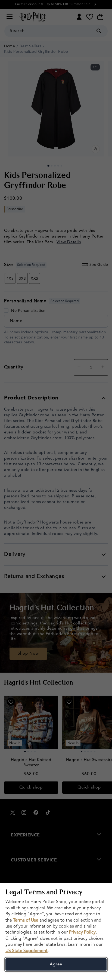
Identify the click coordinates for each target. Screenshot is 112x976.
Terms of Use (25, 920)
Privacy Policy (82, 932)
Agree (56, 964)
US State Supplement (26, 951)
